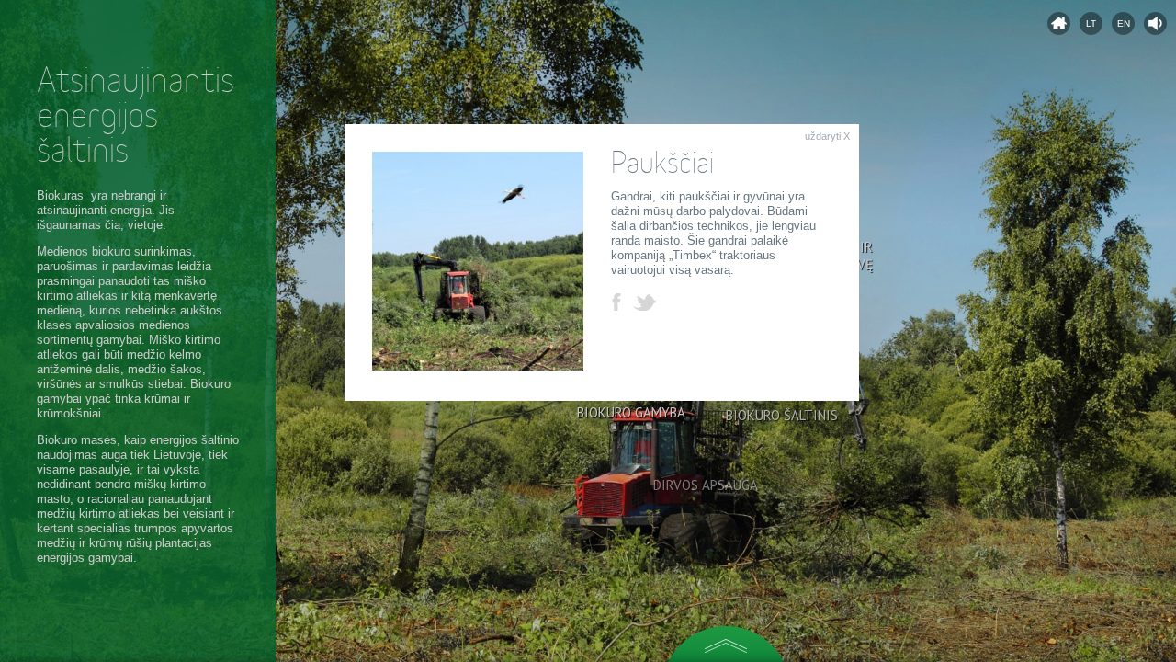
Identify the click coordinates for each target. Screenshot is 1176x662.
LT (1091, 23)
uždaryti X (827, 136)
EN (1123, 23)
